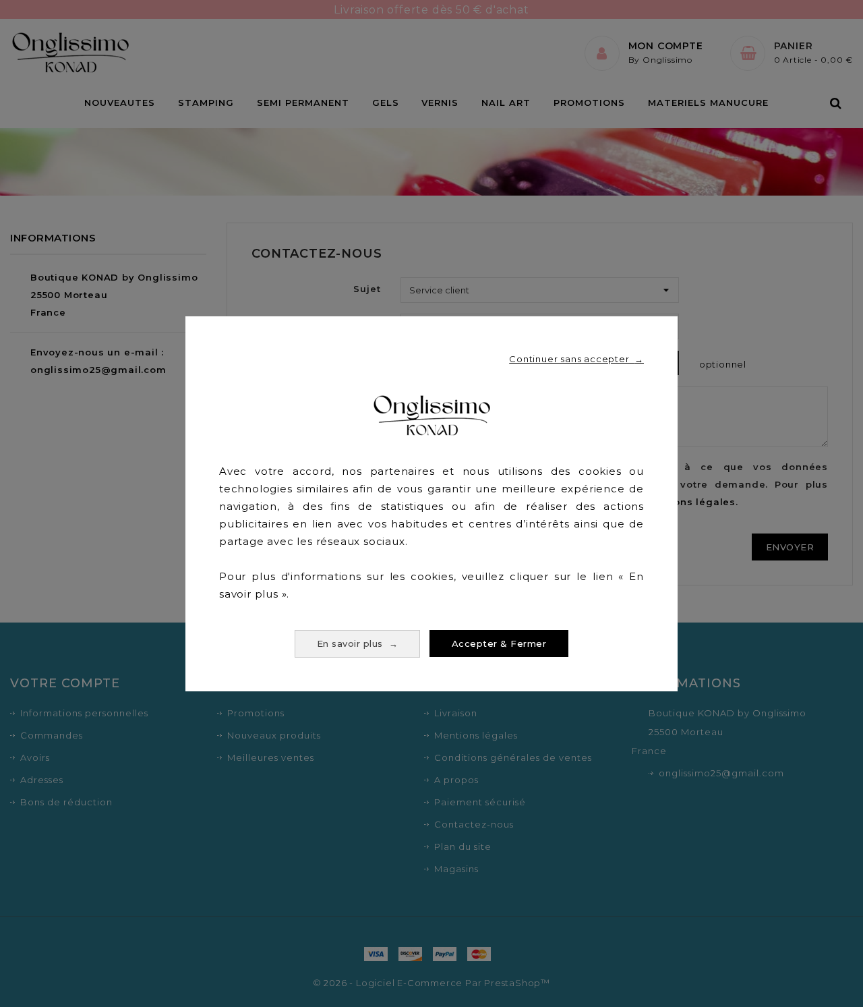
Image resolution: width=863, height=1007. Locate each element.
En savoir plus (357, 643)
